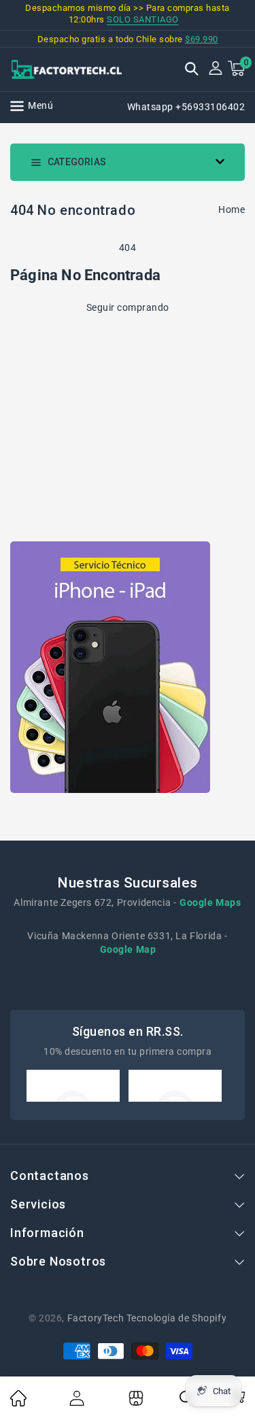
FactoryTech (95, 1318)
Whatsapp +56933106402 (186, 106)
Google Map (128, 949)
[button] (192, 70)
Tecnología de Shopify (176, 1318)
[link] (18, 1403)
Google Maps (210, 902)
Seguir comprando (127, 307)
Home (231, 209)
